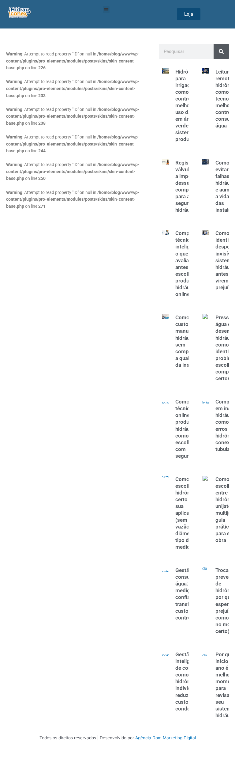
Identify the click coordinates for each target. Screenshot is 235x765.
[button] (106, 9)
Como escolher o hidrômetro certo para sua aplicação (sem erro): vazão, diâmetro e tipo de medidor (188, 513)
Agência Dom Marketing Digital (165, 737)
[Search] (221, 51)
